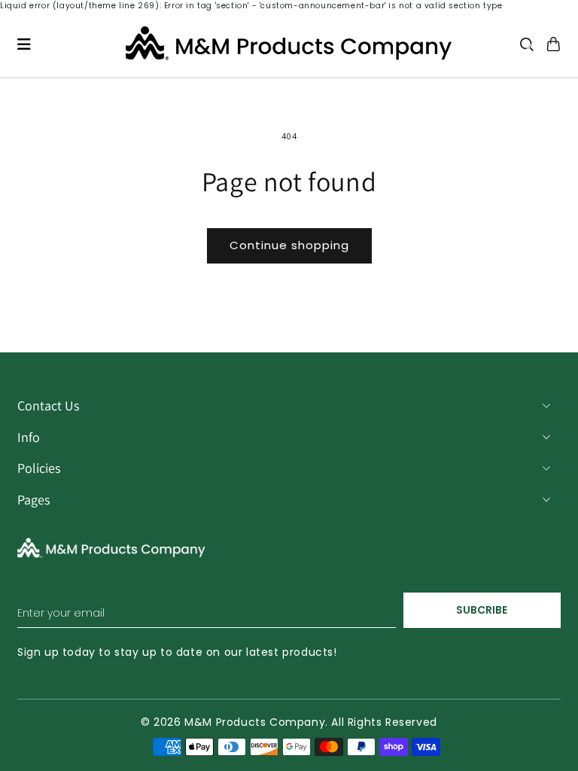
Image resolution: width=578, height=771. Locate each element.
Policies (38, 468)
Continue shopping (289, 245)
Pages (33, 499)
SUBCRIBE (481, 609)
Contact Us (48, 405)
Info (28, 437)
